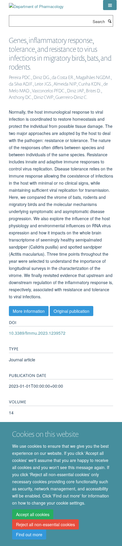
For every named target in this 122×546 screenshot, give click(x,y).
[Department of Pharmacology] (36, 4)
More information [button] (29, 311)
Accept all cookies (32, 514)
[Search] (109, 21)
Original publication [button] (71, 311)
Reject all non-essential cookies (45, 524)
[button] (110, 5)
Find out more (29, 534)
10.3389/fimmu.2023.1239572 (37, 333)
